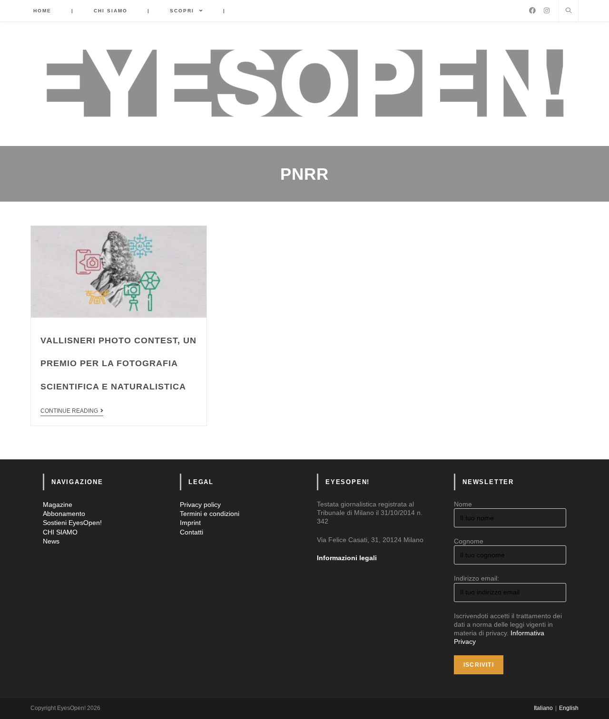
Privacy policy (200, 504)
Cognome (468, 541)
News (51, 541)
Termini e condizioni (209, 513)
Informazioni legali (347, 558)
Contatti (191, 532)
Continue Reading (69, 411)
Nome (463, 504)
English (569, 708)
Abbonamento (64, 513)
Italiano (543, 708)
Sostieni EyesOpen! (72, 522)
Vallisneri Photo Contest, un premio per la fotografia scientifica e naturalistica (118, 363)
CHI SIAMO (60, 532)
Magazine (57, 504)
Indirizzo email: (476, 578)
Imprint (190, 522)
